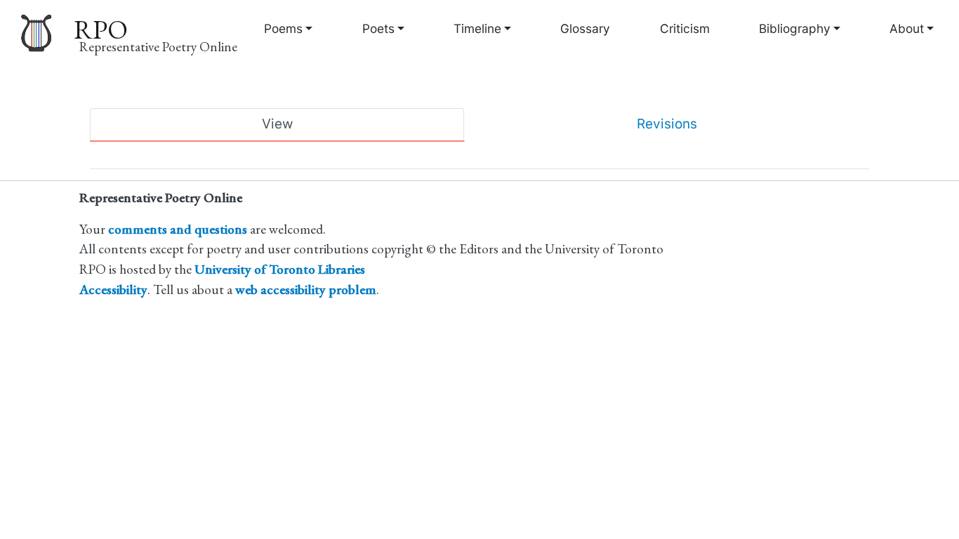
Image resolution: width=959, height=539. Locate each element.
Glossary (585, 28)
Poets (378, 28)
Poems (283, 28)
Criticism (685, 28)
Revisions (667, 124)
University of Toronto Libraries (279, 269)
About (906, 28)
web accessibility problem (305, 289)
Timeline (477, 28)
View (277, 124)
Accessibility (113, 289)
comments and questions (177, 229)
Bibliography (795, 28)
